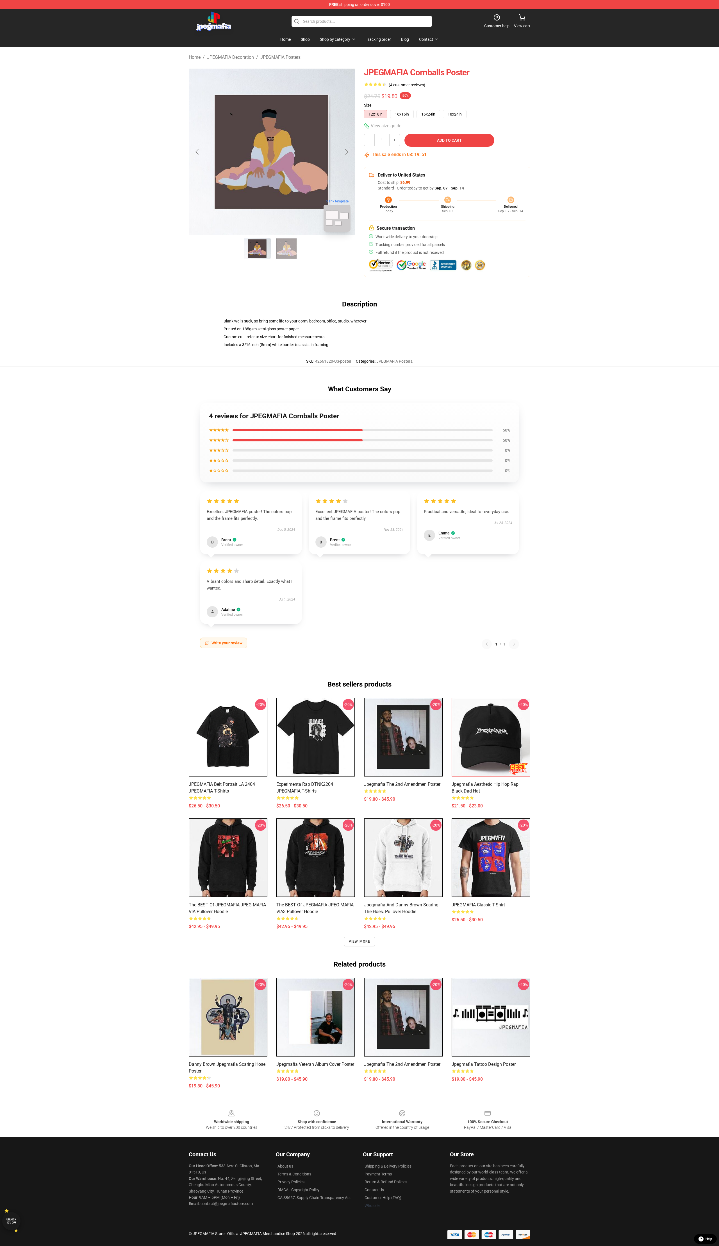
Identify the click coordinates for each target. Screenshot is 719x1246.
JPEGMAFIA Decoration (230, 57)
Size (368, 105)
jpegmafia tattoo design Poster (484, 1064)
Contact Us (374, 1190)
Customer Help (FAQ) (383, 1197)
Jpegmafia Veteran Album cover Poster (315, 1064)
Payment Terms (378, 1174)
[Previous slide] (197, 152)
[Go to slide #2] (286, 248)
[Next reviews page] (514, 644)
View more (359, 941)
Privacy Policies (290, 1182)
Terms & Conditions (294, 1174)
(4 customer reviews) (407, 85)
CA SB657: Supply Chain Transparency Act (314, 1197)
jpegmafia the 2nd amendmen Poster (402, 784)
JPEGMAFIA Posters (280, 57)
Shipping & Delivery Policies (388, 1166)
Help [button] (709, 1239)
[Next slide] (346, 152)
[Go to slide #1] (257, 248)
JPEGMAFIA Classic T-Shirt (478, 905)
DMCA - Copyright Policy (298, 1190)
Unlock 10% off (11, 1221)
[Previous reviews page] (487, 644)
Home (195, 57)
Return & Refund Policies (386, 1182)
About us (285, 1166)
